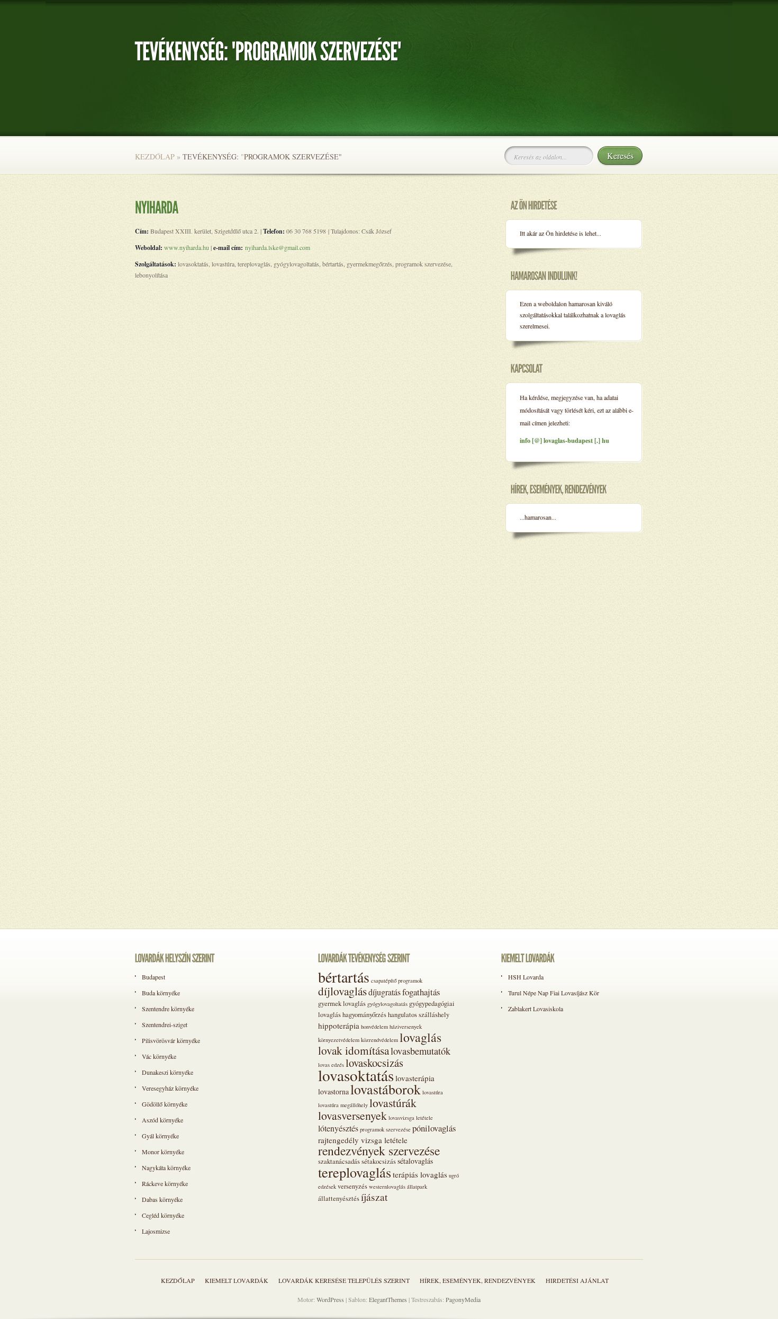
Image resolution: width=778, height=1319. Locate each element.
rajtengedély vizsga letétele (363, 1140)
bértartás (343, 977)
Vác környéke (159, 1056)
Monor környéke (163, 1151)
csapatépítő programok (396, 980)
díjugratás (384, 992)
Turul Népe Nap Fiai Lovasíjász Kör (553, 992)
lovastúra (432, 1092)
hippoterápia (338, 1025)
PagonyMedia (463, 1299)
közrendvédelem (379, 1040)
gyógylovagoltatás (387, 1004)
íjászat (374, 1197)
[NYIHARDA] (156, 206)
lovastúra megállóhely (343, 1105)
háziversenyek (406, 1026)
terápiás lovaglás (420, 1174)
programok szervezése (385, 1129)
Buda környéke (161, 992)
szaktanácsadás (339, 1161)
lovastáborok (385, 1089)
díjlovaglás (342, 991)
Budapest (153, 977)
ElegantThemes (388, 1299)
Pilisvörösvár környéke (171, 1040)
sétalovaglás (415, 1161)
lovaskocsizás (374, 1062)
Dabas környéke (162, 1199)
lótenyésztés (338, 1128)
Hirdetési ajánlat (577, 1280)
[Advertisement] (547, 714)
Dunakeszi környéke (167, 1072)
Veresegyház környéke (170, 1088)
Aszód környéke (162, 1120)
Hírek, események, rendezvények (478, 1280)
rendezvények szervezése (379, 1150)
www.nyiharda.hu (186, 247)
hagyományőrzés (364, 1014)
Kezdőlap (155, 156)
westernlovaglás (387, 1186)
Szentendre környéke (168, 1008)
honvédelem (374, 1026)
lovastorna (333, 1091)
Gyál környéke (160, 1135)
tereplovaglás (354, 1172)
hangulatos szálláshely (418, 1014)
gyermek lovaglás (342, 1003)
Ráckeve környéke (165, 1183)
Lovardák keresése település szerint (344, 1280)
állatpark (417, 1186)
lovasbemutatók (420, 1050)
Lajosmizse (156, 1231)
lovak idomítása (353, 1050)
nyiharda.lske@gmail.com (277, 247)
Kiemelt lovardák (236, 1280)
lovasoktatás (356, 1075)
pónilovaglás (434, 1128)
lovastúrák (393, 1102)
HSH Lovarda (526, 977)
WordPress (330, 1299)
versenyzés (352, 1186)
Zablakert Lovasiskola (535, 1008)
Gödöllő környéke (164, 1104)
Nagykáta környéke (166, 1167)
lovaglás (420, 1037)
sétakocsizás (378, 1161)
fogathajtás (421, 992)
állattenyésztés (338, 1198)
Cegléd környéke (163, 1215)
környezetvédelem (338, 1040)
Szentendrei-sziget (164, 1024)
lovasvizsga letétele (410, 1117)
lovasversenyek (352, 1115)
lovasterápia (415, 1078)
